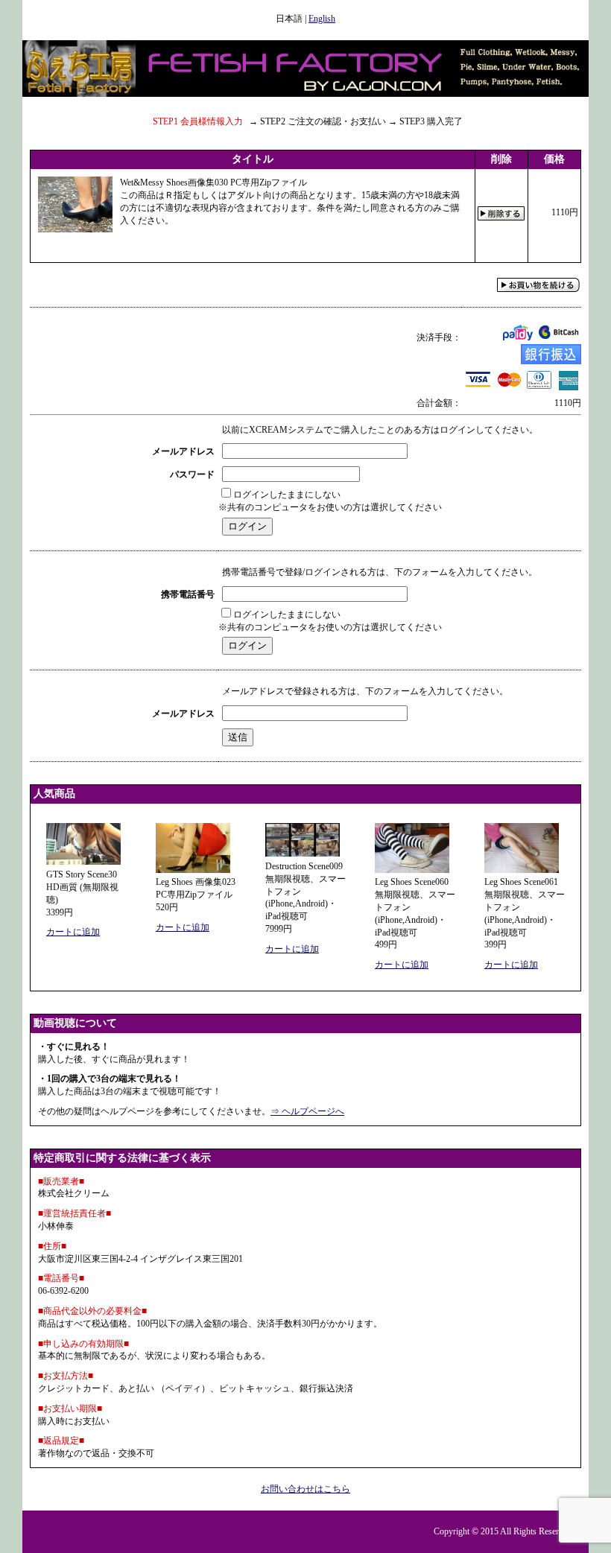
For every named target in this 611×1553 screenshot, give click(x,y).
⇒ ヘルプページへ (307, 1111)
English (321, 18)
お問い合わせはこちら (305, 1489)
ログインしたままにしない (287, 494)
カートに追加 (73, 932)
